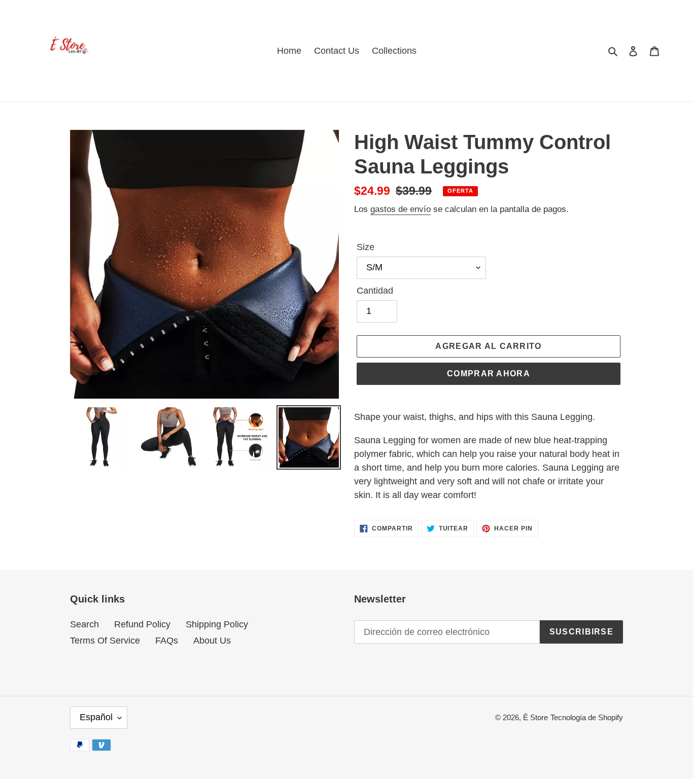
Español (96, 717)
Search (84, 624)
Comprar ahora (488, 373)
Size (365, 247)
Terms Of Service (105, 640)
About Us (212, 640)
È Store (535, 717)
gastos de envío (400, 209)
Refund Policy (142, 624)
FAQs (166, 640)
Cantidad (375, 291)
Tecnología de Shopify (586, 717)
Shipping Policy (217, 624)
